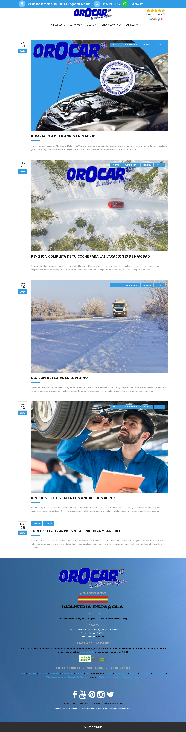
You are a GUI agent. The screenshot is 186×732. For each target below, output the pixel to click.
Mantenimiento (131, 45)
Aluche (102, 677)
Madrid (22, 673)
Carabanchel (114, 677)
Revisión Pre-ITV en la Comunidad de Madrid (73, 498)
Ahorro (116, 45)
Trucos (159, 45)
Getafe (79, 673)
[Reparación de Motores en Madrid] (99, 85)
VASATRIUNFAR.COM (93, 727)
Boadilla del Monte (77, 677)
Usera (137, 677)
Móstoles (55, 673)
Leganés (32, 673)
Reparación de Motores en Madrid (63, 136)
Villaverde (128, 677)
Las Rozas (145, 673)
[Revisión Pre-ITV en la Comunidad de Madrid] (99, 447)
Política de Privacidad (89, 703)
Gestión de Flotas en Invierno (59, 377)
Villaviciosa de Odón (56, 677)
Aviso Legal (69, 703)
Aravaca (134, 673)
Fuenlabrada (68, 673)
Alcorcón (43, 673)
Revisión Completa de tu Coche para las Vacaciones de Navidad (90, 256)
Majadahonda (159, 673)
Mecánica (147, 45)
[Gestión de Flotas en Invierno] (99, 326)
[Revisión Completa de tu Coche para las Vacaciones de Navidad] (99, 205)
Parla (88, 673)
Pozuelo (108, 673)
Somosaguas (121, 673)
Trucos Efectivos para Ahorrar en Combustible (76, 530)
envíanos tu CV (87, 652)
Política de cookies (113, 703)
